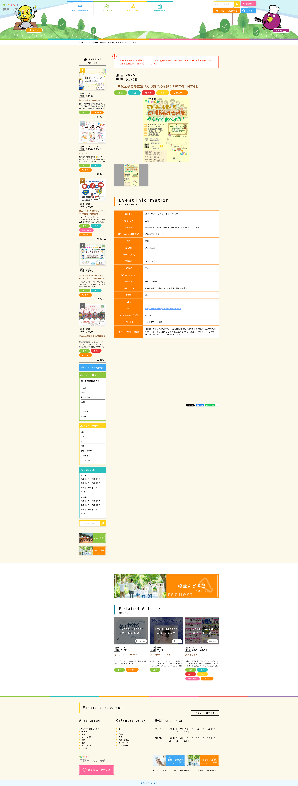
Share (201, 405)
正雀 (83, 392)
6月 (88, 483)
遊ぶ (84, 112)
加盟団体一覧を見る (99, 770)
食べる (96, 351)
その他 (83, 416)
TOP (81, 42)
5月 (83, 483)
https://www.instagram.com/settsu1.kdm (163, 308)
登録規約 (199, 770)
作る (83, 446)
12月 (84, 492)
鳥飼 (83, 402)
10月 (89, 487)
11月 (96, 487)
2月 (88, 479)
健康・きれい (86, 230)
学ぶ (96, 165)
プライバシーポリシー (158, 770)
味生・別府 (85, 397)
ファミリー (97, 112)
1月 (83, 479)
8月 (99, 483)
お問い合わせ (213, 770)
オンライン (85, 411)
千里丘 (83, 387)
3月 (94, 479)
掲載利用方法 (186, 770)
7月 (94, 483)
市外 (83, 406)
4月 (99, 479)
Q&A (174, 770)
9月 (83, 487)
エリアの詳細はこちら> (91, 381)
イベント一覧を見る (94, 367)
